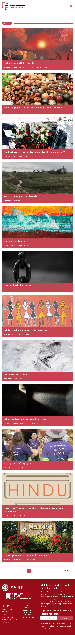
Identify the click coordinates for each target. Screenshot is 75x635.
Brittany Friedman (10, 423)
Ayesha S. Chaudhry (10, 245)
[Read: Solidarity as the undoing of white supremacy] (37, 311)
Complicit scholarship (14, 241)
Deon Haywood (8, 67)
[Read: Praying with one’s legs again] (37, 444)
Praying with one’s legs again (17, 463)
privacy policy (48, 628)
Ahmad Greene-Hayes (10, 156)
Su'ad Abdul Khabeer (10, 334)
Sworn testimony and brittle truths (20, 196)
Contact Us (28, 617)
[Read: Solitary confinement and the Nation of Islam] (37, 400)
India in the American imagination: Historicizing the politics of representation (34, 509)
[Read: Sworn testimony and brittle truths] (37, 178)
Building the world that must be (19, 63)
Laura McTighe (17, 67)
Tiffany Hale (8, 201)
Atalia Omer (7, 468)
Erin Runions (8, 290)
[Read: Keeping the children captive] (37, 266)
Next (67, 570)
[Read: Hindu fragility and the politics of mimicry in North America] (37, 89)
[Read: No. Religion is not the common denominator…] (37, 537)
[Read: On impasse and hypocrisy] (37, 356)
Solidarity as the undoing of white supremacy (25, 330)
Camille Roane (30, 67)
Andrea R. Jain (8, 515)
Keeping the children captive (17, 285)
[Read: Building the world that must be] (37, 44)
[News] (3, 605)
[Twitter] (8, 605)
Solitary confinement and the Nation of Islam (25, 419)
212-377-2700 (7, 623)
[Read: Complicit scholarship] (37, 222)
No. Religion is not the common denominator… (26, 555)
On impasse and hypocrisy (16, 374)
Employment (29, 615)
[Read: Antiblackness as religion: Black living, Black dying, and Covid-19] (37, 133)
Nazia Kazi (7, 379)
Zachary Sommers (24, 423)
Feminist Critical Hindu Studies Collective (18, 112)
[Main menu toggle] (71, 6)
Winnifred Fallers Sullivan (13, 560)
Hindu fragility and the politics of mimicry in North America (33, 107)
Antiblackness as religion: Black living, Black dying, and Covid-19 (34, 152)
